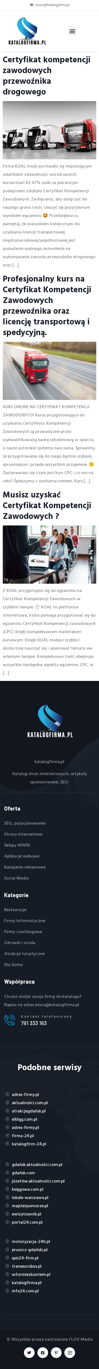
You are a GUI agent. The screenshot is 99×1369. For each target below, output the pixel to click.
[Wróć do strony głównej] (27, 31)
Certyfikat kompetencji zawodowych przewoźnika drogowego (46, 75)
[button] (72, 31)
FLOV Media (81, 1339)
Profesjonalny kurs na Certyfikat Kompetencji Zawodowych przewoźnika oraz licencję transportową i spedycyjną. (47, 305)
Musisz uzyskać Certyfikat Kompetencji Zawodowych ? (47, 505)
